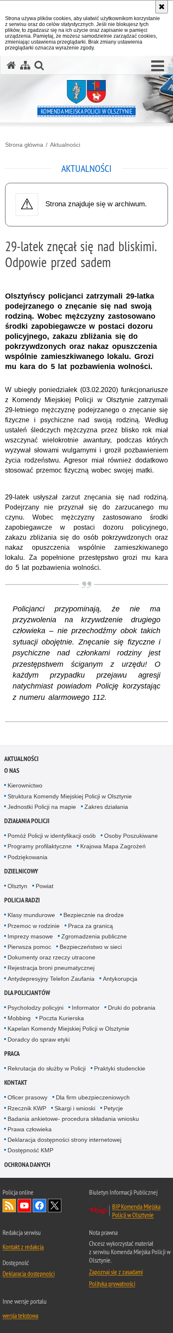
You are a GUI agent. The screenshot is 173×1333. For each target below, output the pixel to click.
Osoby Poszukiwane (131, 835)
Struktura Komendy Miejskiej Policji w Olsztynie (70, 796)
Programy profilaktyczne (40, 846)
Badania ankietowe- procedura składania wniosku (73, 1118)
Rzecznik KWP (27, 1108)
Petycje (113, 1108)
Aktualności (65, 144)
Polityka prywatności (112, 1283)
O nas (11, 770)
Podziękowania (27, 857)
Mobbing (19, 1018)
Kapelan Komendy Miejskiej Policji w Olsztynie (68, 1028)
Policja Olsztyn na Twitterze (54, 1205)
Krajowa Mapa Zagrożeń (113, 846)
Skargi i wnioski (75, 1108)
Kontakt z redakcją (23, 1246)
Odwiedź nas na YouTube (24, 1205)
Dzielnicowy (21, 871)
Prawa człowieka (30, 1129)
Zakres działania (106, 806)
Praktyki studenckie (119, 1068)
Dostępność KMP (30, 1150)
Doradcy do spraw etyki (39, 1039)
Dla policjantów (27, 992)
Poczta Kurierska (61, 1018)
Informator (86, 1007)
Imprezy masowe (30, 936)
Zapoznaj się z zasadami (116, 1272)
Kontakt (15, 1082)
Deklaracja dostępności (29, 1273)
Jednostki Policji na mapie (42, 806)
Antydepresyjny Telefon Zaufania (51, 978)
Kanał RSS (9, 1205)
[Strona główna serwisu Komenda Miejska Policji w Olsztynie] (11, 65)
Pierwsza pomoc (29, 946)
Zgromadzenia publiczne (94, 936)
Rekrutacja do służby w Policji (47, 1068)
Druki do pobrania (131, 1007)
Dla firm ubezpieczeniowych (93, 1097)
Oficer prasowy (27, 1097)
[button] (157, 66)
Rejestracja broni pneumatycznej (51, 967)
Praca (12, 1053)
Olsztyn (17, 886)
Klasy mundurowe (31, 915)
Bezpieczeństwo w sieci (91, 946)
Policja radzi (22, 900)
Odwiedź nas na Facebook (39, 1205)
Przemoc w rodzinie (34, 925)
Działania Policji (27, 820)
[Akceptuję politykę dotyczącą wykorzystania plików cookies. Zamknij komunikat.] (161, 6)
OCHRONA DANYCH (27, 1164)
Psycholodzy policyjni (35, 1007)
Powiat (44, 886)
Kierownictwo (25, 785)
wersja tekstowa (20, 1315)
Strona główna (24, 144)
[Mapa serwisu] (25, 65)
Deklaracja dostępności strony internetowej (64, 1139)
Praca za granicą (90, 925)
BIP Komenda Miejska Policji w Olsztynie (136, 1210)
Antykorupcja (120, 978)
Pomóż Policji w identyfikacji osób (52, 835)
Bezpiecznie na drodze (93, 915)
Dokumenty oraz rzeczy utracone (51, 957)
